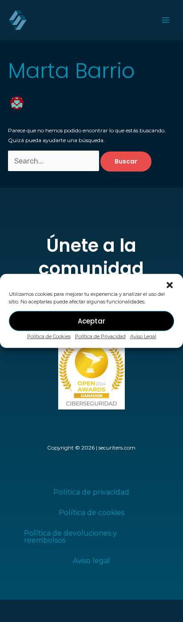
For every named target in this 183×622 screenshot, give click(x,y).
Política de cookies (91, 512)
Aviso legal (91, 561)
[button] (169, 285)
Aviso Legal (143, 336)
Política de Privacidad (100, 336)
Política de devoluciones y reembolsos (70, 536)
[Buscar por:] (54, 161)
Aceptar (91, 320)
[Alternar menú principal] (165, 20)
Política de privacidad (91, 492)
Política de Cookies (49, 336)
